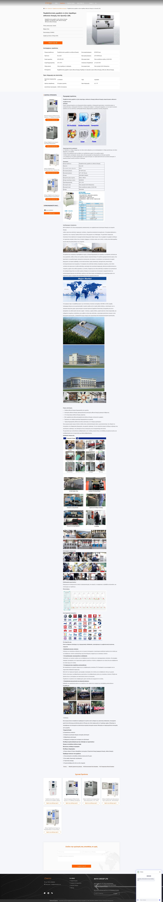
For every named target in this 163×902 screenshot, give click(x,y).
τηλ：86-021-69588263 (50, 882)
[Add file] (138, 900)
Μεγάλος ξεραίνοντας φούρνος (75, 766)
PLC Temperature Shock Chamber (106, 766)
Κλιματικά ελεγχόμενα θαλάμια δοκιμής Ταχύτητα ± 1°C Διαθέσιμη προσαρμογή (72, 799)
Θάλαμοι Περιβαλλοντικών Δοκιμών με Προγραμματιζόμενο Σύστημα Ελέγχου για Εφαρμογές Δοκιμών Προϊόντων (52, 196)
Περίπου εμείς (71, 3)
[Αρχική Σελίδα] (48, 3)
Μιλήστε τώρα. (52, 42)
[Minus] (160, 872)
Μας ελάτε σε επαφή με (80, 4)
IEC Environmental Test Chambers (90, 766)
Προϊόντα (62, 3)
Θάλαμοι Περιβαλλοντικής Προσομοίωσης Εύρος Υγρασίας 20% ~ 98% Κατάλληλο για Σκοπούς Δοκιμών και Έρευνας (110, 799)
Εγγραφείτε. (116, 893)
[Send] (160, 900)
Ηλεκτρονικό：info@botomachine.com (53, 884)
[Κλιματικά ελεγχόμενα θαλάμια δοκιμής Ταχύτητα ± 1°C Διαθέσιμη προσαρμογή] (72, 788)
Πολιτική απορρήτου (54, 900)
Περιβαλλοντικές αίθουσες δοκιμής (59, 8)
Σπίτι (56, 3)
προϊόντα (50, 8)
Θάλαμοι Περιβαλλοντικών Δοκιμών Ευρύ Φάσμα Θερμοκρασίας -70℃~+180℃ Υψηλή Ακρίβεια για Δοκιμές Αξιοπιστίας (91, 799)
